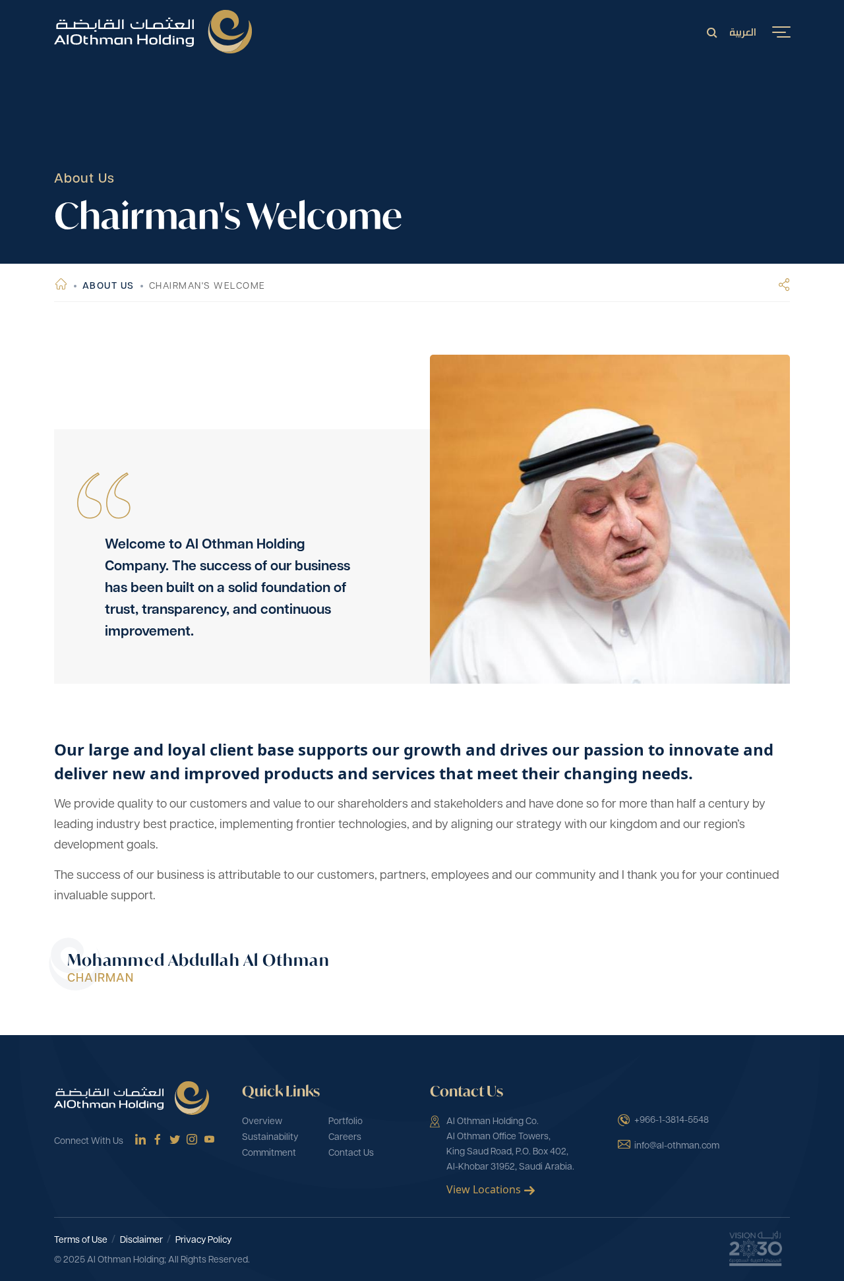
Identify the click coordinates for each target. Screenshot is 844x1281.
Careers (344, 1138)
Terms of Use (80, 1240)
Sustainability (270, 1138)
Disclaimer (141, 1240)
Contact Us (351, 1153)
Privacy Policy (203, 1240)
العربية (742, 31)
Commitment (269, 1153)
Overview (262, 1122)
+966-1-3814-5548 (671, 1120)
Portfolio (345, 1122)
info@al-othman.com (676, 1146)
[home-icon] (61, 286)
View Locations (483, 1189)
